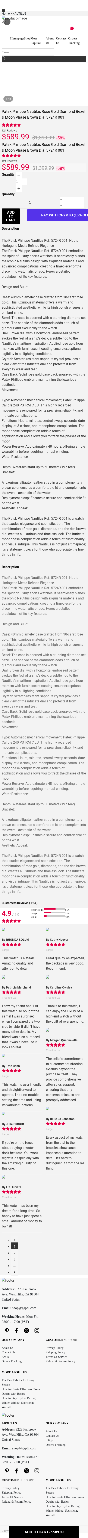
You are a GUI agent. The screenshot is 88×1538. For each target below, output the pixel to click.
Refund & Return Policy (60, 1361)
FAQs (5, 1356)
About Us (7, 1347)
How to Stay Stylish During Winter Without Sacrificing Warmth (18, 1403)
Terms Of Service (56, 1356)
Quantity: (9, 174)
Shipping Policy (55, 1352)
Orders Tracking (12, 1361)
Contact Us (8, 1352)
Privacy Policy (54, 1347)
